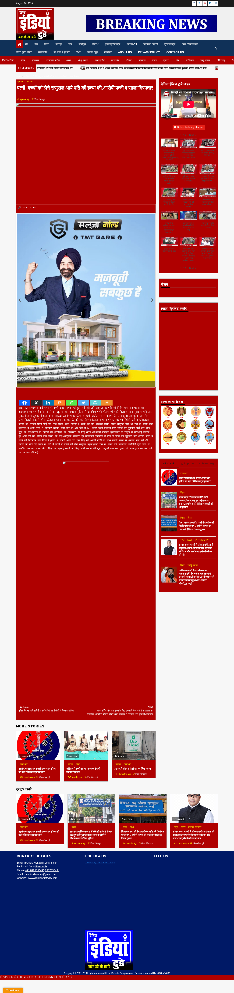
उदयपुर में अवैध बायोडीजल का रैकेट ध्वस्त (132, 700)
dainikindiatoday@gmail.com (40, 805)
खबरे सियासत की (190, 44)
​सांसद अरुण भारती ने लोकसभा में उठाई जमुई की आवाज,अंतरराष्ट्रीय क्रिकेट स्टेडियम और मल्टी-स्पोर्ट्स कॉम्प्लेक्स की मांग (196, 549)
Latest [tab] (169, 463)
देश (36, 44)
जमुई (182, 539)
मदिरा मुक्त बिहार (24, 52)
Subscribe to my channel (190, 127)
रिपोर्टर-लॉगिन (8, 60)
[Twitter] (83, 334)
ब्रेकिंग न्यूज (169, 44)
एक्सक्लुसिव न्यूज (112, 44)
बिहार (23, 60)
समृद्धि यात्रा (193, 565)
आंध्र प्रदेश (83, 60)
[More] (107, 334)
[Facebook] (24, 334)
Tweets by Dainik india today (100, 794)
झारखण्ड (35, 60)
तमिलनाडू (221, 60)
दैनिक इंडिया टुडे (39, 99)
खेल (70, 44)
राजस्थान (29, 81)
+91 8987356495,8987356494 (42, 802)
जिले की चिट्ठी (150, 44)
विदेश (46, 44)
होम (26, 44)
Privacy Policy (149, 52)
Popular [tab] (189, 463)
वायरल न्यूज (92, 52)
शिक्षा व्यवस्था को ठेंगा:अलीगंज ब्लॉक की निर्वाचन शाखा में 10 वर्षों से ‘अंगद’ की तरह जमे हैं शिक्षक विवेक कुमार (196, 526)
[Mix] (59, 334)
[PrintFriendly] (95, 334)
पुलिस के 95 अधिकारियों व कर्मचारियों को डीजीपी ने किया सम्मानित (46, 640)
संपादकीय (42, 52)
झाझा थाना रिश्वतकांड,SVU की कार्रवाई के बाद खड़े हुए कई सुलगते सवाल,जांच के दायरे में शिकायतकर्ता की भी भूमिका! (196, 502)
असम (68, 60)
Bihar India (41, 798)
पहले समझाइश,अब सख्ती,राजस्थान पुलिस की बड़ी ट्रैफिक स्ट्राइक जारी (37, 702)
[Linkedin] (48, 334)
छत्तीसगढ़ (190, 60)
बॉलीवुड (82, 44)
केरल (154, 60)
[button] (192, 135)
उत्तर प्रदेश (100, 60)
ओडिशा (129, 60)
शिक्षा (78, 52)
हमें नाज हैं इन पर (62, 52)
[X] (36, 334)
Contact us (175, 52)
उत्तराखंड (115, 60)
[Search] (216, 48)
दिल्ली (189, 539)
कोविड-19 (132, 44)
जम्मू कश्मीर (205, 60)
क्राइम (59, 44)
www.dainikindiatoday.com (42, 809)
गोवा (177, 60)
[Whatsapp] (71, 334)
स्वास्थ (95, 44)
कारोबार (108, 52)
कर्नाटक (142, 60)
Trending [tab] (208, 463)
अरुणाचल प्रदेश (53, 60)
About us (125, 52)
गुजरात (166, 60)
